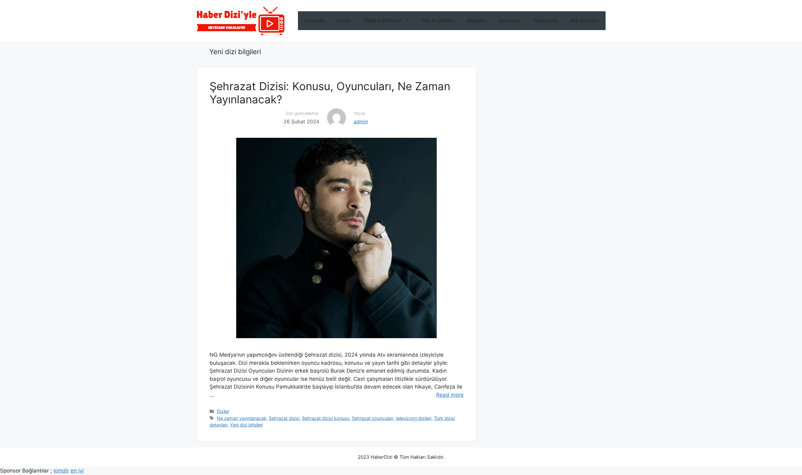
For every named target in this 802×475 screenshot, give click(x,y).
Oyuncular (509, 20)
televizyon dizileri (413, 418)
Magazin (476, 20)
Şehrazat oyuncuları (372, 418)
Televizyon (546, 20)
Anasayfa (314, 20)
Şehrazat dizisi (284, 418)
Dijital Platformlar (383, 20)
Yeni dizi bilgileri (246, 424)
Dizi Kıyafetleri (438, 20)
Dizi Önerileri (584, 20)
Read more (450, 395)
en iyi (77, 470)
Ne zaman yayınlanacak (241, 418)
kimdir (61, 470)
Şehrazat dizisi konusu (325, 418)
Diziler (344, 20)
